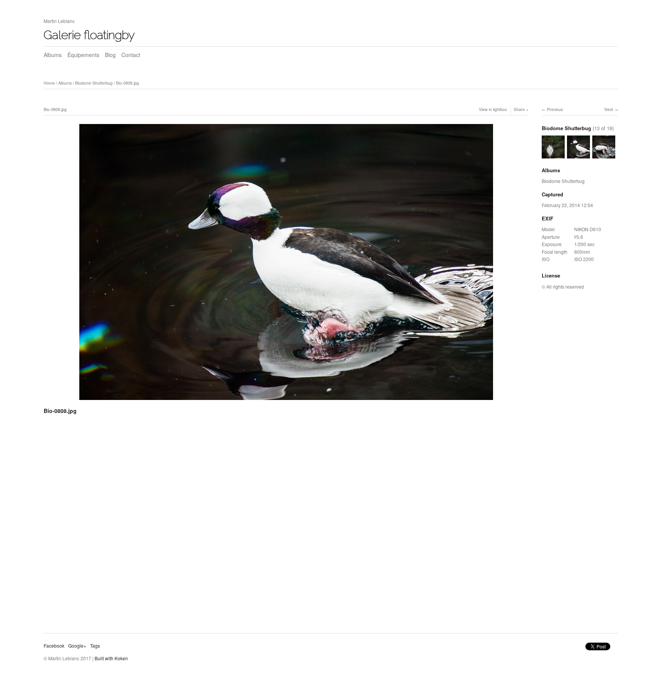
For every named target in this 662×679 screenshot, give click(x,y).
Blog (110, 55)
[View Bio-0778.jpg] (553, 154)
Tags (95, 645)
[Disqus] (286, 526)
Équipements (83, 55)
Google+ (77, 645)
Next (609, 109)
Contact (130, 55)
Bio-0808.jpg (127, 83)
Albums (53, 55)
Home (49, 83)
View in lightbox (493, 109)
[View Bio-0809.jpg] (603, 154)
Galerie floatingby (89, 35)
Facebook (54, 645)
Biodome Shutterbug (94, 83)
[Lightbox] (286, 401)
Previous (555, 109)
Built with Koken (111, 658)
